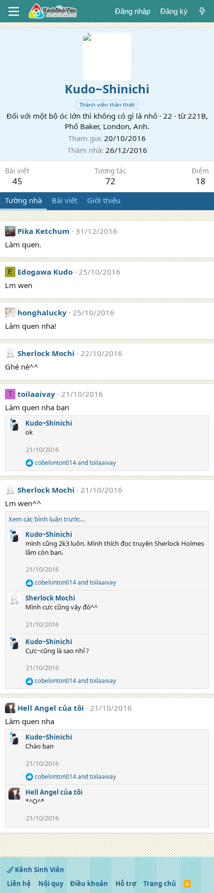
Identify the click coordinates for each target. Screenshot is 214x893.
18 (201, 181)
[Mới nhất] (202, 11)
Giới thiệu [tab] (103, 200)
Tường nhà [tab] (23, 200)
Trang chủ (159, 883)
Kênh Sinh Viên (38, 869)
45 (17, 181)
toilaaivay (36, 394)
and (75, 463)
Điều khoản (89, 883)
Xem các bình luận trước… (46, 519)
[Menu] (13, 11)
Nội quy (50, 883)
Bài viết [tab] (64, 200)
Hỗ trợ (125, 883)
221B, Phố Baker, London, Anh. (136, 121)
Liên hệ (19, 883)
